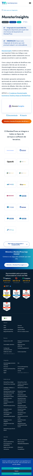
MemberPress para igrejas (9, 416)
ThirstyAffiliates (21, 449)
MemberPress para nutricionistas (22, 410)
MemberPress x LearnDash (9, 384)
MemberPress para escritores (22, 403)
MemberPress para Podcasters (8, 399)
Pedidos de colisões (8, 351)
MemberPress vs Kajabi (8, 382)
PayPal (5, 370)
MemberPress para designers (22, 421)
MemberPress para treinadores (8, 410)
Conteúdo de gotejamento (23, 348)
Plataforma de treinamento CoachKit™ (23, 342)
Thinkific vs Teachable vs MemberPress (23, 385)
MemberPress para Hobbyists (8, 421)
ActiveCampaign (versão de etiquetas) (9, 364)
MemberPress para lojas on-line (9, 424)
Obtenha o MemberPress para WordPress (16, 121)
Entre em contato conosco (23, 331)
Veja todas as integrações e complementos (15, 244)
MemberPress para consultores (22, 413)
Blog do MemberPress (8, 331)
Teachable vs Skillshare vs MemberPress (9, 388)
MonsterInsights (7, 51)
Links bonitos (6, 449)
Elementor (6, 366)
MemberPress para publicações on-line (22, 399)
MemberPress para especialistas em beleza (9, 395)
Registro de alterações (8, 447)
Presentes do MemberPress (9, 368)
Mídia (5, 327)
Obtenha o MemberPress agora (15, 265)
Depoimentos (20, 327)
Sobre (5, 325)
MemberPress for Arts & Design (23, 417)
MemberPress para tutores (9, 405)
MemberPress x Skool (22, 382)
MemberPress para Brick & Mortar (9, 429)
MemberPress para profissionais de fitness (22, 395)
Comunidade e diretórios (9, 344)
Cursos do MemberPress (23, 366)
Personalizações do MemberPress (8, 444)
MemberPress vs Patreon (23, 387)
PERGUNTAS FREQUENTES (23, 443)
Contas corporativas (22, 351)
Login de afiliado (21, 329)
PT (6, 318)
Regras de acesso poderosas (21, 345)
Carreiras (20, 325)
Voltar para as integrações (10, 10)
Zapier (5, 372)
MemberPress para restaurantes (22, 392)
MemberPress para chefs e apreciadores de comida (9, 392)
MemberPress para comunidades (8, 413)
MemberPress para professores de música (22, 406)
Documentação (13, 115)
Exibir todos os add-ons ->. (23, 372)
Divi (18, 363)
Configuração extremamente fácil (8, 349)
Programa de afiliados (8, 329)
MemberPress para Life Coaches (9, 403)
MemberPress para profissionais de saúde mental (22, 425)
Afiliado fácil (20, 447)
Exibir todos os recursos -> (9, 353)
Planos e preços (21, 441)
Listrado (19, 370)
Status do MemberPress (9, 441)
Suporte (24, 115)
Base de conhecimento (22, 439)
